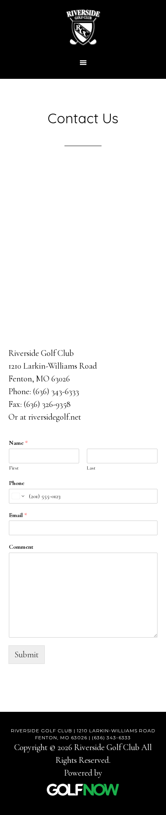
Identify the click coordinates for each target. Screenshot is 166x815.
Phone (16, 483)
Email (18, 515)
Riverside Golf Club (83, 27)
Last (91, 468)
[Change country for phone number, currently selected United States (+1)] (17, 496)
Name (18, 443)
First (14, 468)
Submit (27, 655)
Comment (21, 547)
